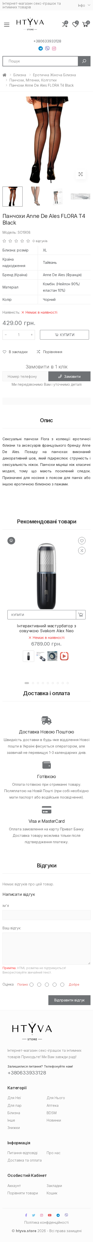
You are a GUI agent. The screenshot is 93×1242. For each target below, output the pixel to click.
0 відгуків (40, 241)
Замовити (72, 376)
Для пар (14, 1105)
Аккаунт (14, 1186)
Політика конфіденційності (46, 1222)
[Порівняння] (82, 550)
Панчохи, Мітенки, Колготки (33, 80)
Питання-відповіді (22, 1153)
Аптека (53, 1105)
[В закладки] (82, 540)
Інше (11, 1120)
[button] (85, 24)
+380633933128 (47, 41)
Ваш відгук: (11, 928)
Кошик (52, 1193)
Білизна (19, 75)
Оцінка (8, 984)
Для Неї (14, 1098)
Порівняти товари (22, 1193)
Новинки (54, 1120)
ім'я (5, 905)
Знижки (13, 1128)
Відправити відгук (69, 1000)
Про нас (54, 1153)
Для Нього (56, 1098)
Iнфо (81, 5)
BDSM (52, 1113)
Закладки (54, 1186)
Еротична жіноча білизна (54, 75)
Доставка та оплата (24, 1160)
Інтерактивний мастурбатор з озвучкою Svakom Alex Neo (46, 628)
